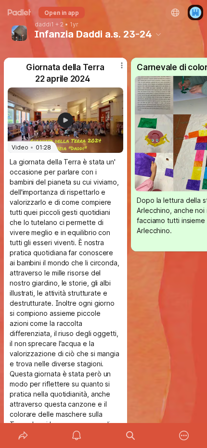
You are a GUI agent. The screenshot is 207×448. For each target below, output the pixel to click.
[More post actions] (115, 69)
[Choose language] (175, 12)
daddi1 (44, 24)
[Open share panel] (23, 435)
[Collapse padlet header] (158, 34)
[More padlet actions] (184, 435)
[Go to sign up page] (195, 12)
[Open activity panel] (77, 435)
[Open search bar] (130, 435)
